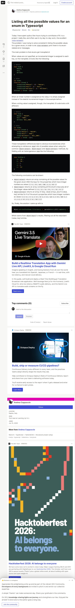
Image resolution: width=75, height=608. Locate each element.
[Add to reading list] (4, 60)
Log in (55, 2)
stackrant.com (45, 11)
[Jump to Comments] (4, 52)
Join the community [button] (10, 604)
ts (29, 30)
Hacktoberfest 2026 (43, 569)
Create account (66, 2)
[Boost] (4, 66)
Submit (19, 316)
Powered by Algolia (42, 2)
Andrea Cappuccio (23, 10)
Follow (41, 407)
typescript (16, 30)
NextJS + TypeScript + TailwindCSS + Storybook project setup (30, 436)
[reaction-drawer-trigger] (3, 45)
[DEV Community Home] (3, 2)
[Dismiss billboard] (72, 580)
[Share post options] (3, 73)
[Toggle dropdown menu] (68, 224)
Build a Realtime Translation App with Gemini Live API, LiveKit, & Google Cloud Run (38, 265)
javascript (35, 30)
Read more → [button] (17, 291)
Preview (29, 316)
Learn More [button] (17, 390)
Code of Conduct (35, 322)
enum (24, 30)
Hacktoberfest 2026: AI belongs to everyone (33, 563)
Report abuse (47, 322)
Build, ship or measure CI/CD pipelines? (35, 365)
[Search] (9, 2)
